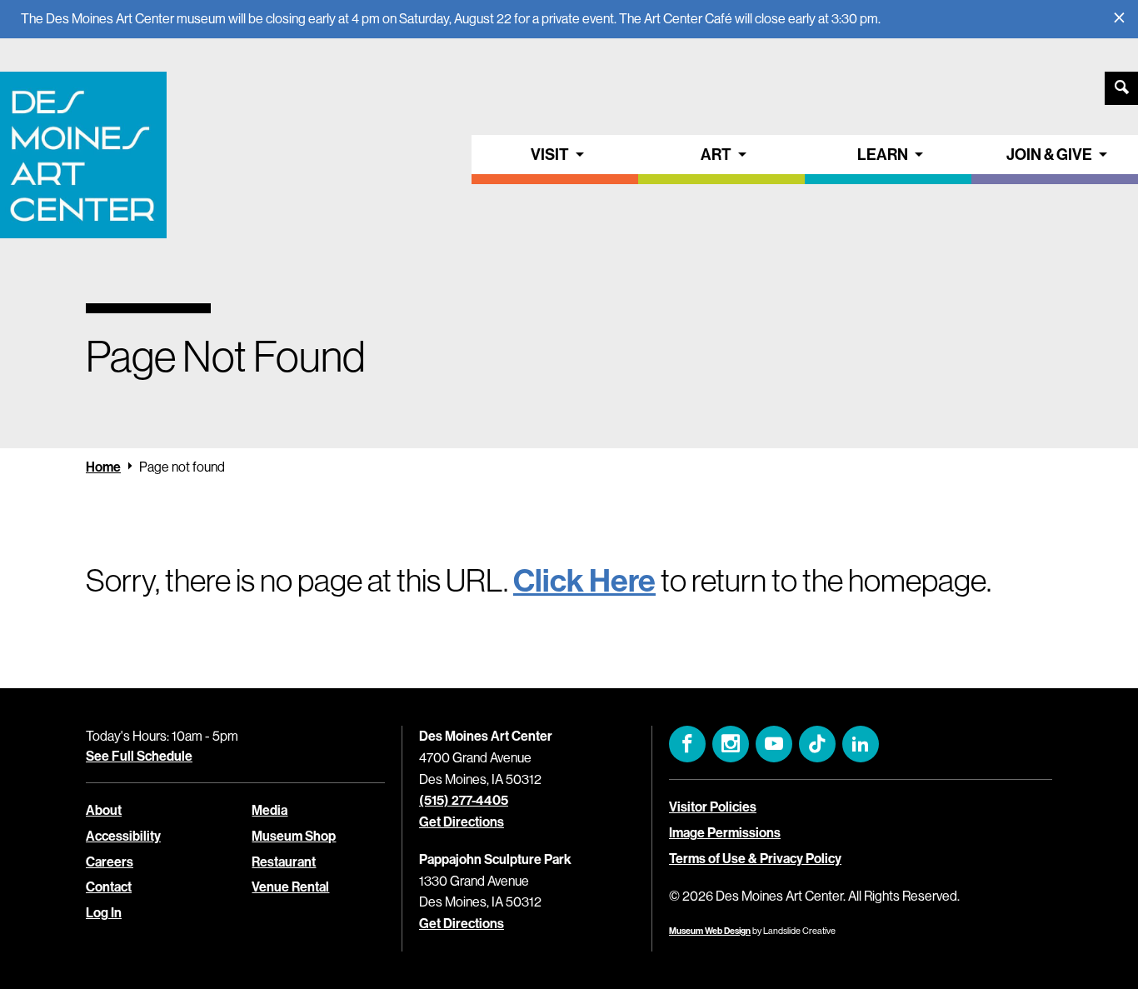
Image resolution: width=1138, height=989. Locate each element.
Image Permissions (725, 832)
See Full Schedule (139, 755)
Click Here (584, 580)
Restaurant (284, 861)
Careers (109, 861)
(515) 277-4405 (463, 800)
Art (716, 154)
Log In (104, 912)
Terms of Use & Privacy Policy (755, 858)
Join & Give (1049, 154)
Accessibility (123, 835)
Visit (550, 154)
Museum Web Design (710, 931)
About (104, 810)
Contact (109, 886)
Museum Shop (294, 835)
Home (103, 466)
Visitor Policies (712, 806)
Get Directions (461, 821)
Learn (882, 154)
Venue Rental (290, 886)
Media (269, 810)
